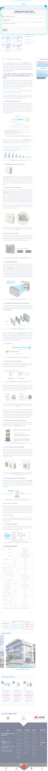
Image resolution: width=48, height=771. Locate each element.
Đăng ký (5, 30)
